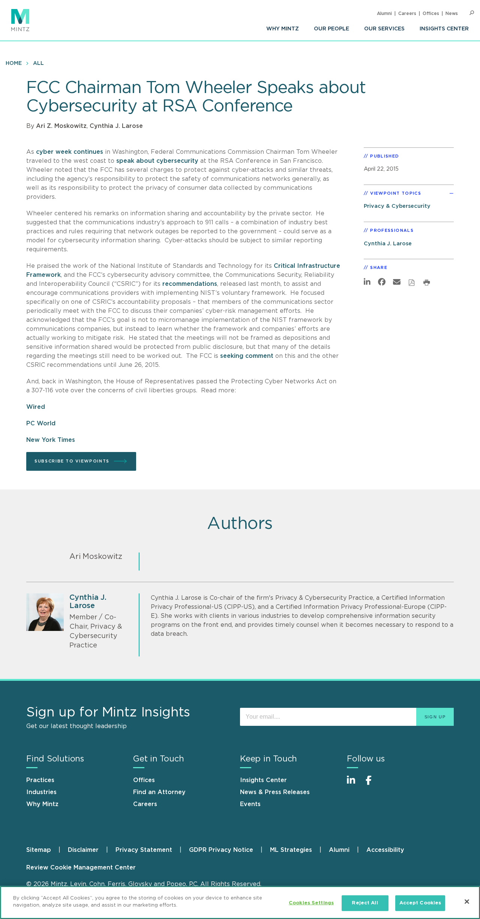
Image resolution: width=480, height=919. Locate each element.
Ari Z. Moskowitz (61, 126)
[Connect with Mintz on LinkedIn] (354, 784)
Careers (407, 13)
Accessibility (385, 850)
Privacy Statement (144, 850)
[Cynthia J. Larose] (45, 612)
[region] (240, 902)
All (38, 63)
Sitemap (38, 850)
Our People (331, 29)
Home (14, 63)
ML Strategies (291, 850)
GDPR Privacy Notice (221, 850)
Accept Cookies (420, 903)
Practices (40, 780)
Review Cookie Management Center (81, 868)
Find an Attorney (159, 792)
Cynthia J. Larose (116, 126)
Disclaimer (83, 850)
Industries (41, 792)
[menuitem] (282, 29)
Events (250, 804)
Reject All (365, 903)
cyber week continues (69, 152)
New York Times (50, 440)
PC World (41, 423)
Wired (36, 407)
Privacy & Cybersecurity (397, 206)
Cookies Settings (311, 903)
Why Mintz (282, 29)
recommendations (189, 284)
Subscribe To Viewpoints (72, 461)
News (452, 13)
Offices (431, 13)
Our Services (384, 29)
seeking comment (246, 356)
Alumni (384, 13)
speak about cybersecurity (157, 161)
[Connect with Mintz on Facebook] (373, 784)
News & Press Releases (275, 792)
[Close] (467, 901)
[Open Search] (471, 13)
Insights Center (444, 29)
